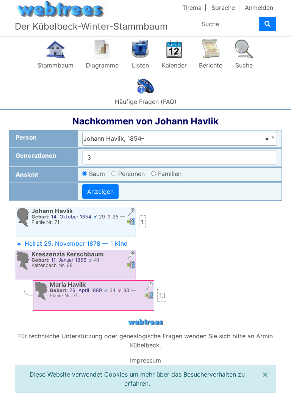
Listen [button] (140, 65)
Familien (169, 173)
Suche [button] (244, 65)
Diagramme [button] (102, 65)
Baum (97, 173)
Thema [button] (192, 7)
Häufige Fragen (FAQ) (146, 101)
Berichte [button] (210, 65)
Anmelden (259, 7)
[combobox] (179, 139)
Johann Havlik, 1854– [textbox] (176, 138)
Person (26, 137)
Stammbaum (56, 65)
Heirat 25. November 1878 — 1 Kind (76, 243)
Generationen (36, 155)
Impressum (145, 360)
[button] (131, 213)
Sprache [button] (223, 7)
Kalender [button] (174, 65)
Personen (131, 173)
